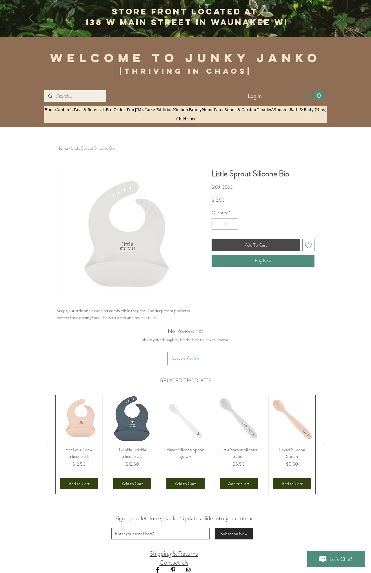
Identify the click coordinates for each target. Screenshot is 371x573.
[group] (185, 444)
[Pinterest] (173, 570)
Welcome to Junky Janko (185, 57)
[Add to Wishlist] (308, 245)
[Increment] (233, 223)
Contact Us (173, 562)
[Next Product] (324, 444)
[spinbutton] (225, 223)
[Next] (339, 18)
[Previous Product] (46, 444)
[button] (314, 95)
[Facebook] (158, 570)
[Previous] (31, 18)
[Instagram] (188, 570)
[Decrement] (216, 223)
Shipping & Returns (174, 553)
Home (62, 148)
